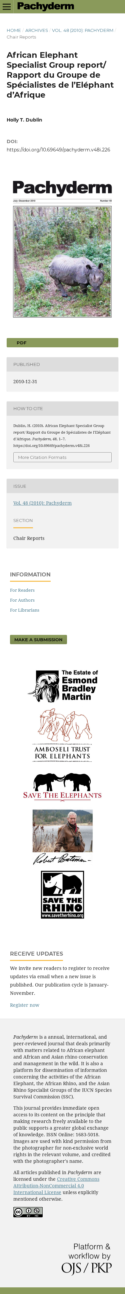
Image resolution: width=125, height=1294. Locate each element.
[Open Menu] (6, 6)
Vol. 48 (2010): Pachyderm (82, 30)
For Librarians (24, 610)
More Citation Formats (42, 457)
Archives (36, 30)
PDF (20, 342)
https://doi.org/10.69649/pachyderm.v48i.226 (58, 150)
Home (14, 30)
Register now (24, 1005)
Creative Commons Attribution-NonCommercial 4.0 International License (56, 1185)
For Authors (22, 600)
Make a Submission (38, 639)
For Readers (22, 590)
